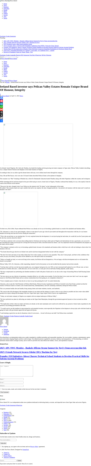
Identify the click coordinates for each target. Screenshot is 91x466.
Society (6, 15)
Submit (19, 460)
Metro (5, 12)
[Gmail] (45, 109)
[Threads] (45, 112)
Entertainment (7, 415)
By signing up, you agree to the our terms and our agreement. (23, 446)
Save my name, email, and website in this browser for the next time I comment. (24, 389)
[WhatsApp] (45, 106)
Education (6, 8)
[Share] (45, 120)
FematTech (25, 449)
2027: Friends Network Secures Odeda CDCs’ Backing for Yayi (22, 42)
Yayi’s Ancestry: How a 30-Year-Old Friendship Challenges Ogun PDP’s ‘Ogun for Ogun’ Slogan (31, 45)
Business (6, 7)
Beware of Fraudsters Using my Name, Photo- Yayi (18, 52)
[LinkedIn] (45, 103)
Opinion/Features (8, 422)
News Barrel (5, 96)
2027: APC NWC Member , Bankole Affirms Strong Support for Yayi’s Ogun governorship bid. (30, 41)
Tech (5, 16)
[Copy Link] (45, 118)
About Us (6, 452)
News (5, 5)
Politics (6, 13)
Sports (5, 18)
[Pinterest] (45, 101)
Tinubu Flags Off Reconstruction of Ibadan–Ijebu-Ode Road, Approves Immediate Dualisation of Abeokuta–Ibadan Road (38, 49)
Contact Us (7, 454)
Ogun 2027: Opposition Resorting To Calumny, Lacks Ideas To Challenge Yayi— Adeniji (29, 50)
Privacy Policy (34, 446)
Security (6, 425)
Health (5, 10)
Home (5, 4)
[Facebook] (45, 98)
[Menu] (0, 79)
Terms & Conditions (9, 457)
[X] (45, 115)
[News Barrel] (8, 58)
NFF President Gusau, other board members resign (18, 44)
